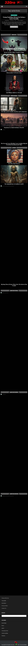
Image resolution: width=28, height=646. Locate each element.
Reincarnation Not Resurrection (14, 72)
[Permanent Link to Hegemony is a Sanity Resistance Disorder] (14, 120)
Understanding (14, 15)
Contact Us (4, 608)
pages (3, 628)
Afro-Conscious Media (22, 644)
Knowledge (4, 623)
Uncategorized (5, 630)
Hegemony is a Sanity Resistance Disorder (14, 127)
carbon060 (7, 20)
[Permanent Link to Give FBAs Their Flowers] (14, 156)
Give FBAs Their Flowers (14, 163)
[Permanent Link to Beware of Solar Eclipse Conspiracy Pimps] (14, 43)
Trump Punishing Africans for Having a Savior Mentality (14, 18)
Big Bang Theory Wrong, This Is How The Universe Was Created (14, 285)
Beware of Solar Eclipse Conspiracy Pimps (14, 52)
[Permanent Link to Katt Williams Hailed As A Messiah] (14, 83)
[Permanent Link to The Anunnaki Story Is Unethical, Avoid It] (14, 174)
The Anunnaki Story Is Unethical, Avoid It (14, 184)
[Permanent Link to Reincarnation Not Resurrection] (14, 63)
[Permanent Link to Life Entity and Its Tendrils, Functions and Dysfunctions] (14, 104)
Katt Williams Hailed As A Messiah (14, 92)
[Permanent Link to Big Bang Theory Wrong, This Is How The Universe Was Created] (14, 234)
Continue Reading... (14, 26)
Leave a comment (20, 20)
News (3, 625)
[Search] (26, 6)
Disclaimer (4, 603)
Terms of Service (5, 598)
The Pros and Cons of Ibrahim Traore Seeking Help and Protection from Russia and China (14, 144)
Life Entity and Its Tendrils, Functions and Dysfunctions (14, 111)
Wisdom (3, 635)
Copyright (4, 600)
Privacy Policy (5, 605)
